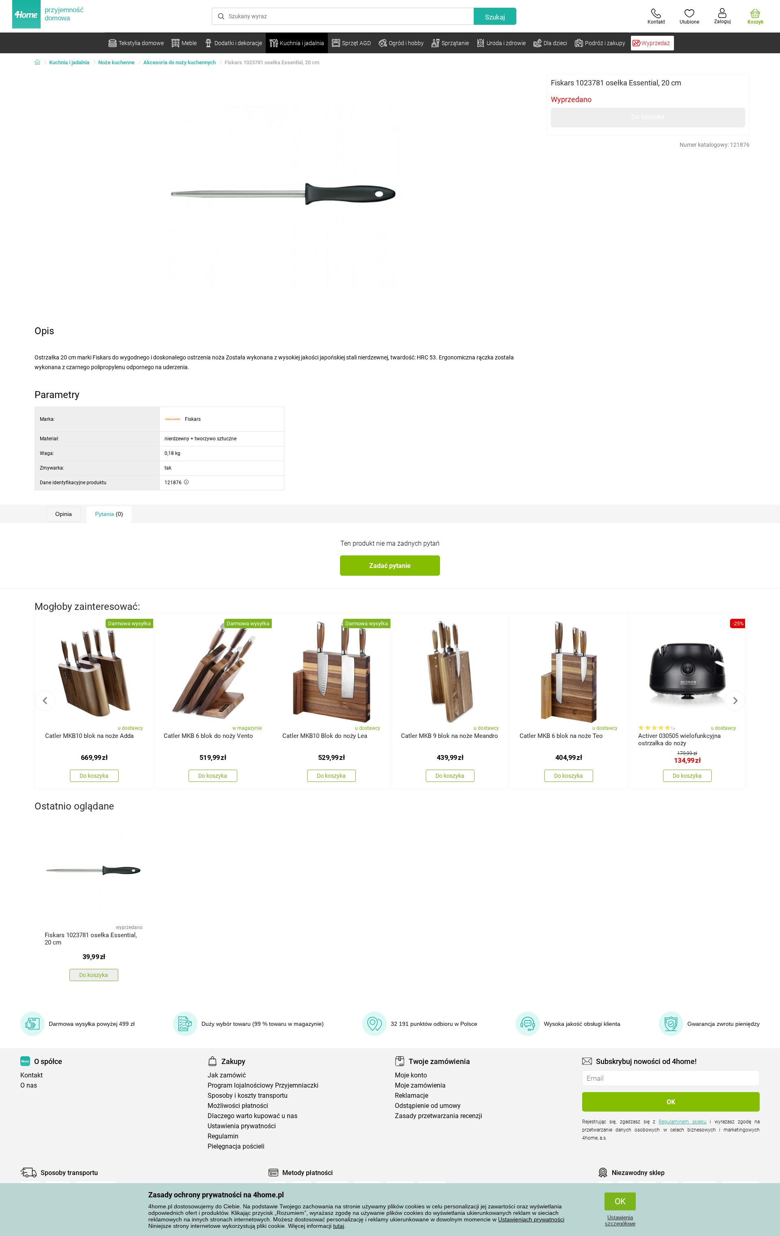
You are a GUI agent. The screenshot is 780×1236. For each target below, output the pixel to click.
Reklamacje (411, 1095)
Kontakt (31, 1075)
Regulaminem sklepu (682, 1122)
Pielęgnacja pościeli (236, 1146)
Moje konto (411, 1075)
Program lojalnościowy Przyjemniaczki (263, 1085)
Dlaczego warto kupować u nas (252, 1116)
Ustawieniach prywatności (531, 1219)
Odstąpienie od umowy (428, 1106)
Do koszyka (648, 117)
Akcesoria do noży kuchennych (179, 62)
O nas (28, 1085)
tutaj (338, 1226)
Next (735, 700)
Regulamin (223, 1136)
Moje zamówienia (420, 1085)
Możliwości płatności (238, 1106)
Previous (45, 700)
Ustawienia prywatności (242, 1126)
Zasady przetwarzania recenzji (438, 1116)
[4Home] (40, 62)
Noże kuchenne (116, 62)
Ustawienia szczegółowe (620, 1220)
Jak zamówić (227, 1075)
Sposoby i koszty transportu (248, 1095)
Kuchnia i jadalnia (69, 62)
